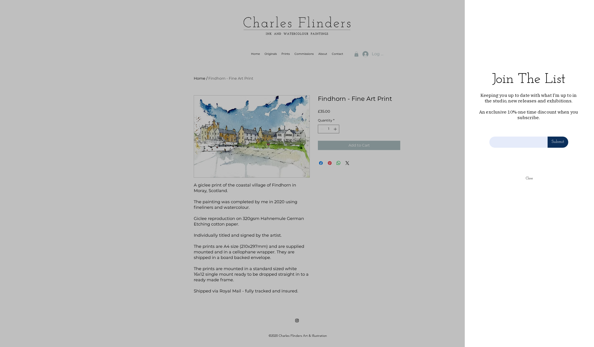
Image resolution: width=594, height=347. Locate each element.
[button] (583, 9)
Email (494, 132)
